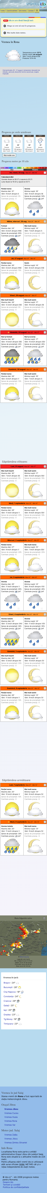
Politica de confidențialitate (16, 1187)
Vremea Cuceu (11, 1113)
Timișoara (8, 1024)
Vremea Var (9, 1125)
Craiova (7, 1001)
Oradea (7, 1014)
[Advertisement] (23, 103)
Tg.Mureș (8, 1019)
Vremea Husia (11, 1117)
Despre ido (8, 1182)
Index (3, 11)
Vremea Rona (10, 1121)
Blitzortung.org (24, 957)
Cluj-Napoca (10, 992)
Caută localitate (12, 11)
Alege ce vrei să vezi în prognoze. (21, 26)
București (8, 987)
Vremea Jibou (11, 1109)
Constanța (8, 996)
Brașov (7, 983)
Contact (31, 11)
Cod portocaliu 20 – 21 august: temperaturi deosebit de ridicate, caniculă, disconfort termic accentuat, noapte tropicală (21, 72)
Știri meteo (22, 11)
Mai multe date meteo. (16, 33)
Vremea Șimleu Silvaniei (15, 1142)
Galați (6, 1005)
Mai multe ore (9, 155)
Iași (5, 1010)
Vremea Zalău (10, 1134)
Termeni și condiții (11, 1184)
